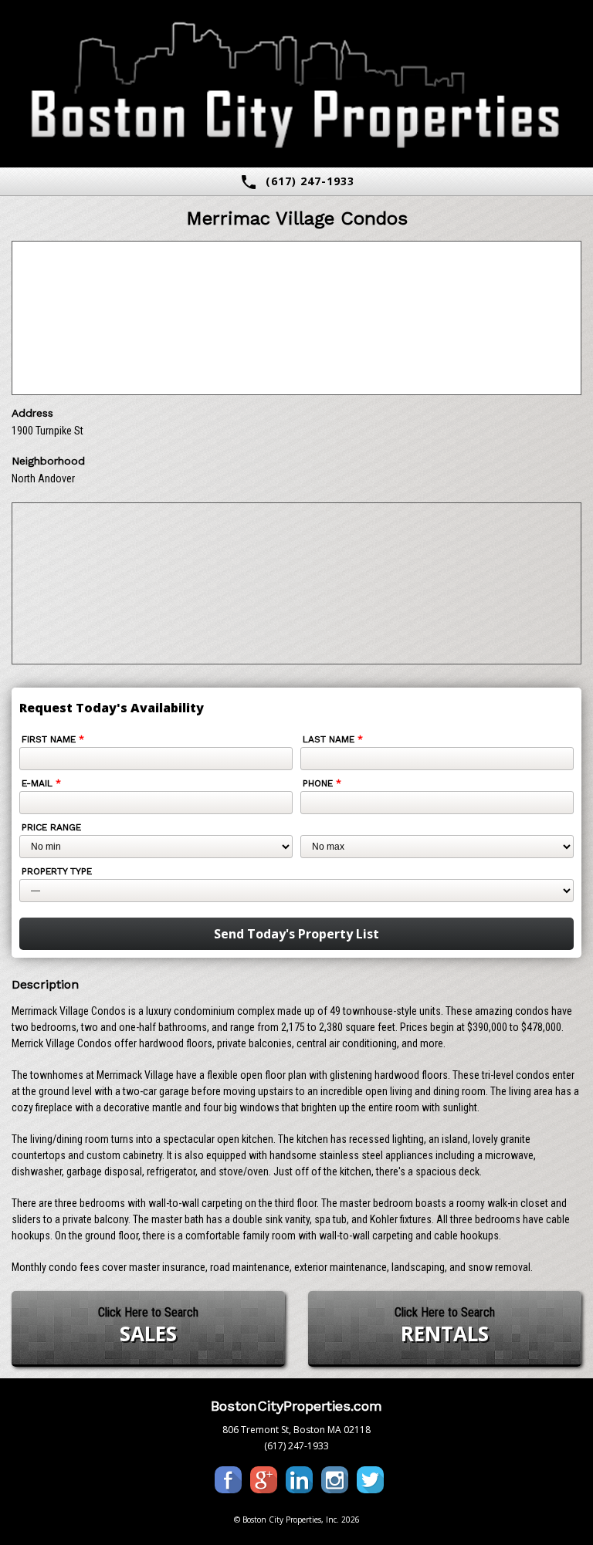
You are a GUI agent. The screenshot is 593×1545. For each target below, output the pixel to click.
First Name (53, 739)
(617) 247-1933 (296, 182)
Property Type (57, 871)
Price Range (51, 827)
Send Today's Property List (296, 933)
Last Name (333, 739)
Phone (322, 783)
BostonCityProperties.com (296, 1406)
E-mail (41, 783)
